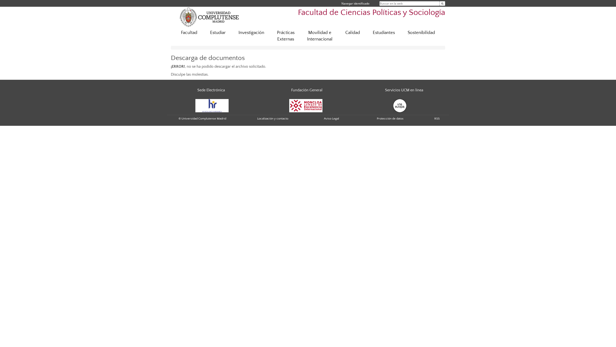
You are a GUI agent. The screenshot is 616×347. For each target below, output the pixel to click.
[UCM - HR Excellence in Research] (212, 105)
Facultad (189, 32)
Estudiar (218, 32)
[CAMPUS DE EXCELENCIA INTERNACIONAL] (305, 105)
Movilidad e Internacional (320, 36)
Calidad (352, 32)
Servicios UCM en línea (404, 90)
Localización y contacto (272, 118)
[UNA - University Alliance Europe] (399, 105)
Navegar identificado (355, 3)
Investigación (251, 32)
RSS (437, 118)
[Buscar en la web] (442, 3)
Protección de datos (390, 118)
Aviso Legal (331, 118)
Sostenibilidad (421, 32)
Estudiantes (384, 32)
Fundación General (306, 90)
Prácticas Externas (286, 36)
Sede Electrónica (211, 90)
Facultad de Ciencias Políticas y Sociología (371, 12)
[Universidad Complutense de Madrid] (209, 17)
